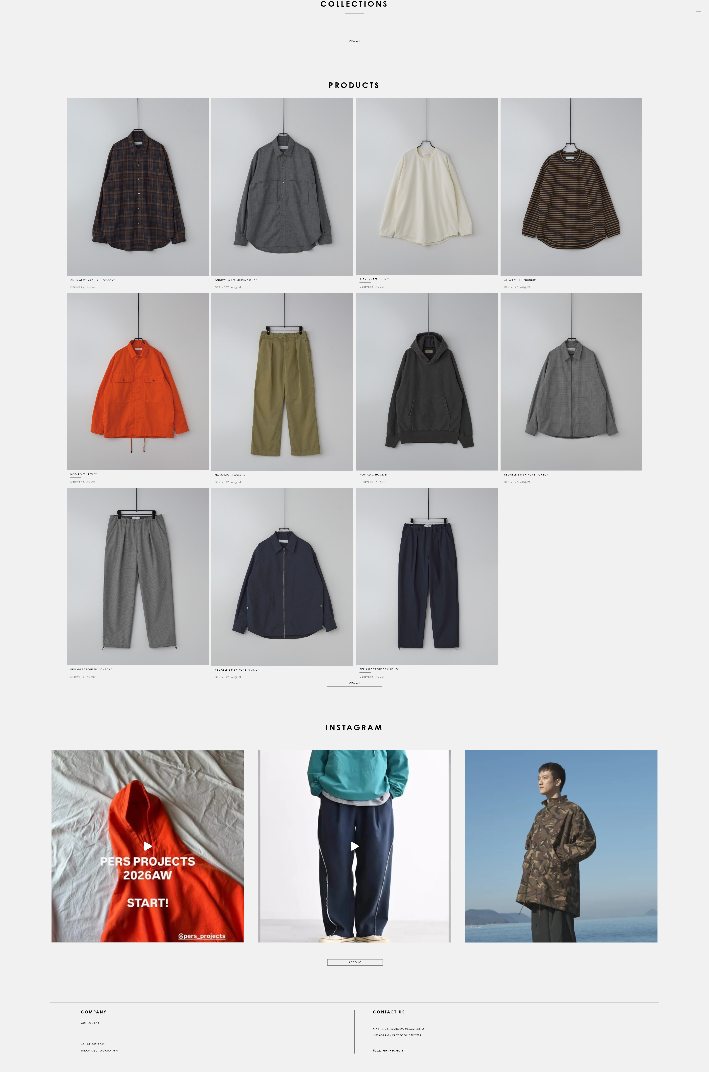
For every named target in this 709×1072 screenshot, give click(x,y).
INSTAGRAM (381, 1035)
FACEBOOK (400, 1035)
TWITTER (416, 1035)
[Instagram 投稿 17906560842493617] (148, 846)
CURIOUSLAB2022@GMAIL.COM (402, 1028)
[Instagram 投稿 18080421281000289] (561, 846)
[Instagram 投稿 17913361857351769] (354, 846)
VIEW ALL (354, 41)
